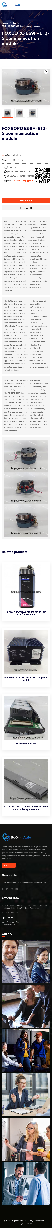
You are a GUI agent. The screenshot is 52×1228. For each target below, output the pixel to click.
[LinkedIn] (22, 160)
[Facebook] (10, 160)
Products (13, 23)
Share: (5, 160)
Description (26, 200)
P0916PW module (26, 743)
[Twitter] (14, 160)
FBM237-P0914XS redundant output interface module (26, 613)
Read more (44, 568)
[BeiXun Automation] (11, 5)
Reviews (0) (26, 208)
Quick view (44, 574)
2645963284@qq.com (23, 180)
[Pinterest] (18, 160)
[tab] (26, 200)
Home (4, 23)
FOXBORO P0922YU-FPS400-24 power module (26, 679)
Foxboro (17, 155)
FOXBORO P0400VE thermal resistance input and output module (26, 808)
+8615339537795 (11, 913)
